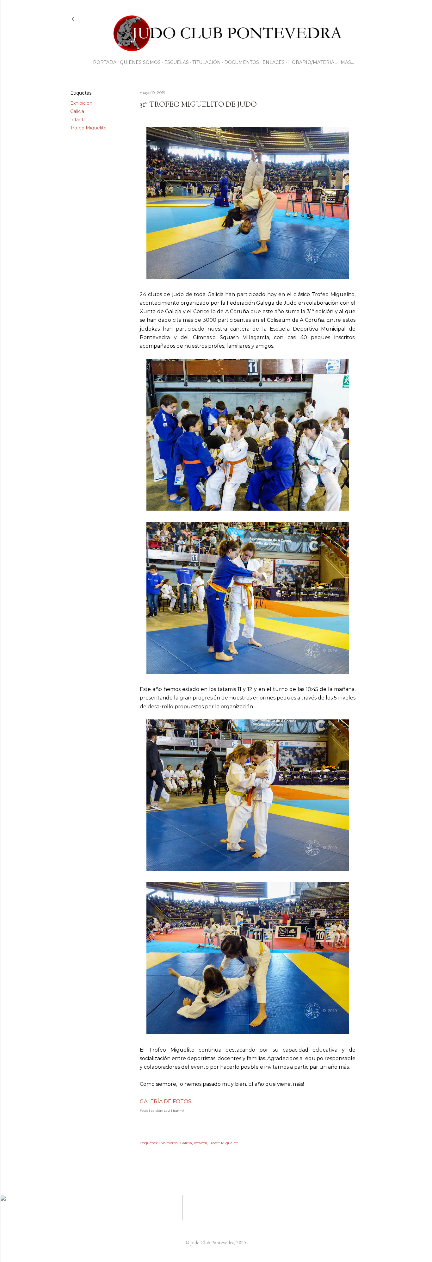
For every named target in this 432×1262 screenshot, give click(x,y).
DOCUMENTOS (241, 62)
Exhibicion (81, 103)
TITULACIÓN (206, 62)
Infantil (77, 119)
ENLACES (273, 62)
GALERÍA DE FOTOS (165, 1101)
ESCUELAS (176, 62)
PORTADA (104, 62)
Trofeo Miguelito (88, 128)
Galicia (77, 111)
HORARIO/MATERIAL (312, 62)
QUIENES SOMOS (140, 62)
